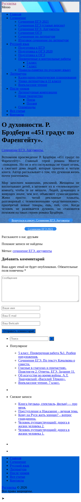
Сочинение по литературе (36, 36)
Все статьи (17, 111)
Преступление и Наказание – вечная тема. (48, 411)
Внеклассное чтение (32, 85)
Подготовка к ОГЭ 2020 (35, 51)
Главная (15, 14)
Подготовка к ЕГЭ (31, 47)
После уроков (19, 88)
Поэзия (32, 103)
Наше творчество (30, 96)
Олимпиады (27, 107)
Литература (18, 73)
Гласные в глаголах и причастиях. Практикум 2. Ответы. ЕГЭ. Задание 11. (46, 369)
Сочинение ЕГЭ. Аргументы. (23, 150)
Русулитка (9, 3)
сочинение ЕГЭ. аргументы (32, 251)
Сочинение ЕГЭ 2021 (33, 21)
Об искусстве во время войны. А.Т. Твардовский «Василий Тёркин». (43, 377)
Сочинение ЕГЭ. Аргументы (38, 29)
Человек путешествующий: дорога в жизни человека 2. (44, 424)
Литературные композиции (37, 92)
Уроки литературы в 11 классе (39, 81)
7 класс (32, 66)
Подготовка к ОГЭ (31, 55)
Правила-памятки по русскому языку (44, 70)
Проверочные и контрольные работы (44, 59)
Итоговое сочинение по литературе (43, 40)
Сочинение (18, 18)
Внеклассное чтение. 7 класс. (39, 382)
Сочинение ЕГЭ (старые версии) (41, 25)
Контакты (17, 114)
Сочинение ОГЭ (30, 32)
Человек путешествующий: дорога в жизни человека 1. (44, 431)
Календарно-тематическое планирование (47, 77)
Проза (31, 99)
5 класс (32, 62)
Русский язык (19, 44)
